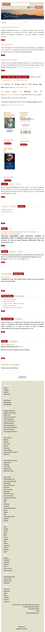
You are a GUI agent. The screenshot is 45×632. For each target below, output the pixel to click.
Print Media (7, 483)
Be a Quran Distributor (10, 427)
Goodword (7, 560)
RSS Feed (7, 589)
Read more (7, 143)
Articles (4, 206)
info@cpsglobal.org (20, 87)
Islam (5, 500)
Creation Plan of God (10, 498)
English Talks (8, 469)
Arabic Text (7, 415)
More (3, 39)
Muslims (6, 518)
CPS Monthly (7, 404)
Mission (6, 440)
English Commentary (10, 413)
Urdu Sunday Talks (9, 576)
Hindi (19, 259)
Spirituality (7, 491)
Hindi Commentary (9, 425)
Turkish (6, 531)
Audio (11, 184)
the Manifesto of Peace (24, 67)
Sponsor (13, 251)
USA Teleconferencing (10, 460)
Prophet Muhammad (10, 508)
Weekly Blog (6, 274)
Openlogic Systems (21, 629)
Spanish (6, 539)
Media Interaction (9, 301)
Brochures (7, 394)
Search (7, 4)
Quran (4, 251)
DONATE (39, 7)
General (6, 520)
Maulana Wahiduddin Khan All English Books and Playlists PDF (9, 119)
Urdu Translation (9, 419)
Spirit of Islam (7, 319)
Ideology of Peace (7, 209)
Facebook (7, 591)
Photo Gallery (7, 296)
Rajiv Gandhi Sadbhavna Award (14, 303)
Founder (6, 442)
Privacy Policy (8, 570)
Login (5, 566)
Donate (6, 558)
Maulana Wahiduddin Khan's (13, 307)
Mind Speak (19, 296)
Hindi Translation (9, 423)
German (6, 547)
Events (6, 446)
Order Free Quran (9, 429)
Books (4, 184)
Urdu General (8, 579)
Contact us (7, 601)
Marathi (6, 549)
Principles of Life (9, 493)
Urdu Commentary (9, 421)
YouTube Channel (20, 80)
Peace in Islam (8, 489)
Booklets (13, 206)
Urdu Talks (7, 467)
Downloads (13, 341)
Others (18, 184)
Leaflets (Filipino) (6, 211)
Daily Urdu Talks (8, 471)
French (6, 543)
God (5, 502)
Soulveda (6, 504)
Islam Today (7, 477)
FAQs (4, 341)
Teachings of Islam (9, 516)
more (3, 245)
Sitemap (6, 564)
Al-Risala (18, 319)
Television (7, 448)
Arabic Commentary (10, 417)
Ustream (6, 599)
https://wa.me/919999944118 (12, 94)
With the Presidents (10, 305)
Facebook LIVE (7, 80)
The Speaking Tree (9, 479)
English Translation (9, 411)
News (4, 228)
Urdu (15, 259)
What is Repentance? (8, 344)
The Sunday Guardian (10, 481)
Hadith (6, 512)
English (10, 259)
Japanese (7, 545)
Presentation (7, 438)
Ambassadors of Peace (11, 452)
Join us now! (35, 67)
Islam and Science (9, 485)
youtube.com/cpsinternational (15, 105)
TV (10, 228)
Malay (5, 533)
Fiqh (5, 514)
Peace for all (5, 277)
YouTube (6, 597)
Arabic (26, 259)
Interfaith (6, 454)
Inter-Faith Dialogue (10, 299)
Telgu (5, 541)
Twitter (6, 593)
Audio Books (7, 462)
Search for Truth (8, 496)
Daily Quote (18, 274)
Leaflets (21, 206)
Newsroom (7, 444)
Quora (22, 346)
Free (20, 251)
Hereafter (6, 506)
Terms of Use (8, 568)
